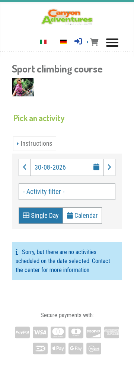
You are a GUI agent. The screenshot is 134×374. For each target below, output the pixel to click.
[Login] (78, 41)
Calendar (85, 215)
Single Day (44, 215)
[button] (25, 167)
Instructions (36, 143)
